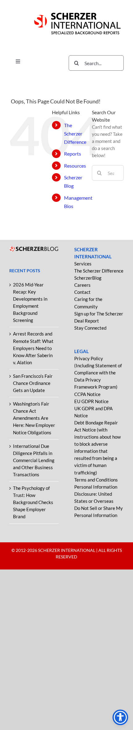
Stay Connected (90, 328)
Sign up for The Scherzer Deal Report (98, 317)
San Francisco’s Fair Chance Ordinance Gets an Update (33, 383)
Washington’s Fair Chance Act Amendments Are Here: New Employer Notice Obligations (34, 418)
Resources (75, 166)
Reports (72, 153)
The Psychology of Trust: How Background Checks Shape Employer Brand (33, 502)
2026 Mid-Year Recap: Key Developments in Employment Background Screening (30, 302)
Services (83, 263)
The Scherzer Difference (75, 133)
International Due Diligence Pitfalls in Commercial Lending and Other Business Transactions (33, 460)
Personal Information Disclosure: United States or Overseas (95, 494)
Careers (82, 285)
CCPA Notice (87, 394)
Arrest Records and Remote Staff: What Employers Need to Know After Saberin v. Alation (33, 348)
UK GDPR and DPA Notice (93, 412)
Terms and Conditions (96, 479)
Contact (82, 292)
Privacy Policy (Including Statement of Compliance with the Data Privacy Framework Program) (98, 373)
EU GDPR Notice (91, 401)
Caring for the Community (88, 302)
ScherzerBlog (87, 278)
